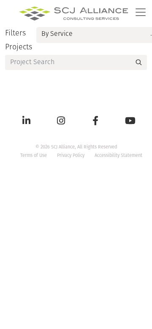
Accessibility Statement (118, 155)
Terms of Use (33, 155)
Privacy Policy (70, 155)
